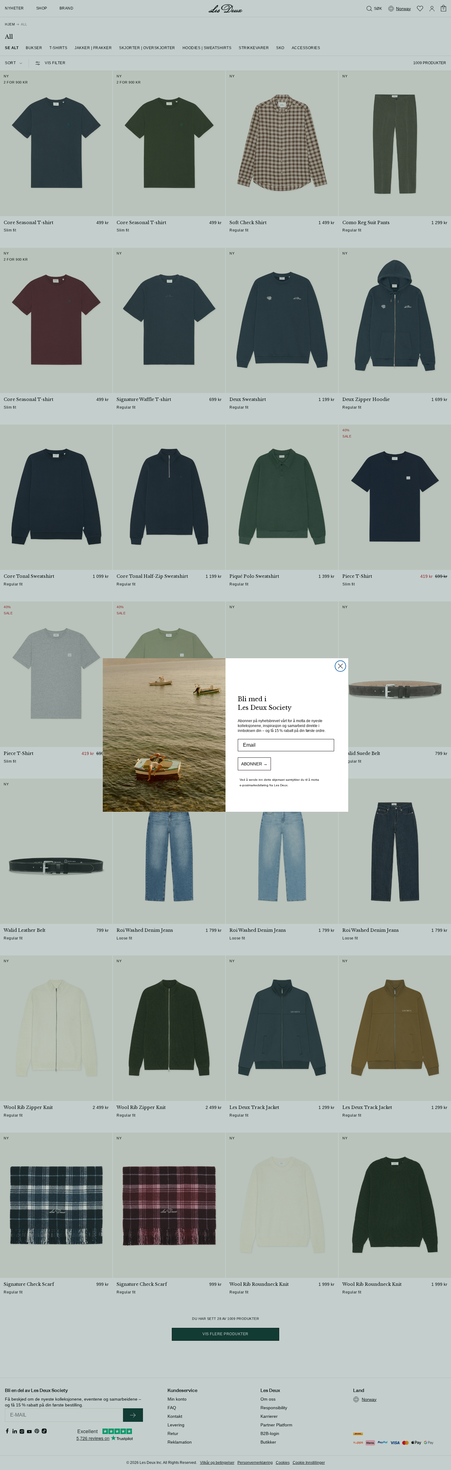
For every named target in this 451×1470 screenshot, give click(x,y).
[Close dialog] (340, 666)
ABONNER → (254, 763)
